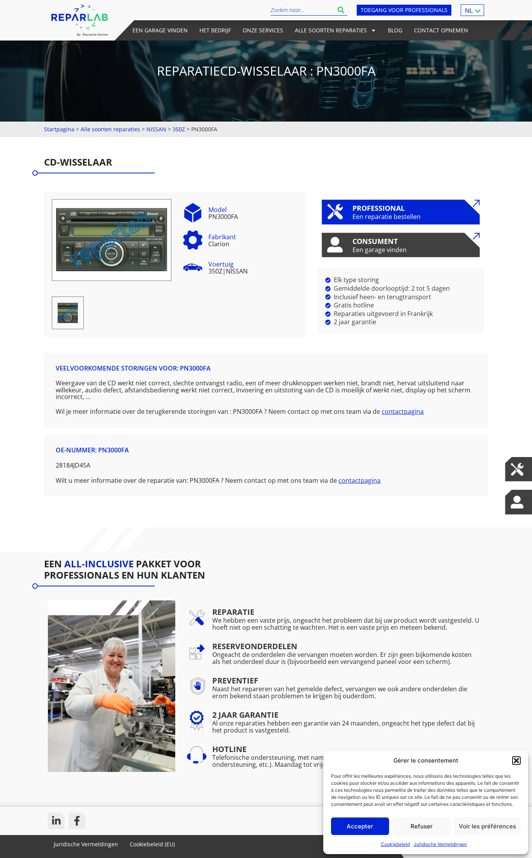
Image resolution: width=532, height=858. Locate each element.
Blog (395, 30)
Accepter (360, 826)
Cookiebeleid (395, 844)
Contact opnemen (441, 30)
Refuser (421, 826)
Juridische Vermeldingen (440, 844)
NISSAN (156, 129)
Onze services (263, 30)
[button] (516, 760)
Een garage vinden (160, 30)
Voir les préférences (487, 826)
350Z (179, 129)
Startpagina (59, 129)
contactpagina (403, 411)
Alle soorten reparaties (331, 30)
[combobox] (303, 10)
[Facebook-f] (77, 820)
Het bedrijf (215, 30)
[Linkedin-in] (56, 820)
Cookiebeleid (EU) (152, 844)
